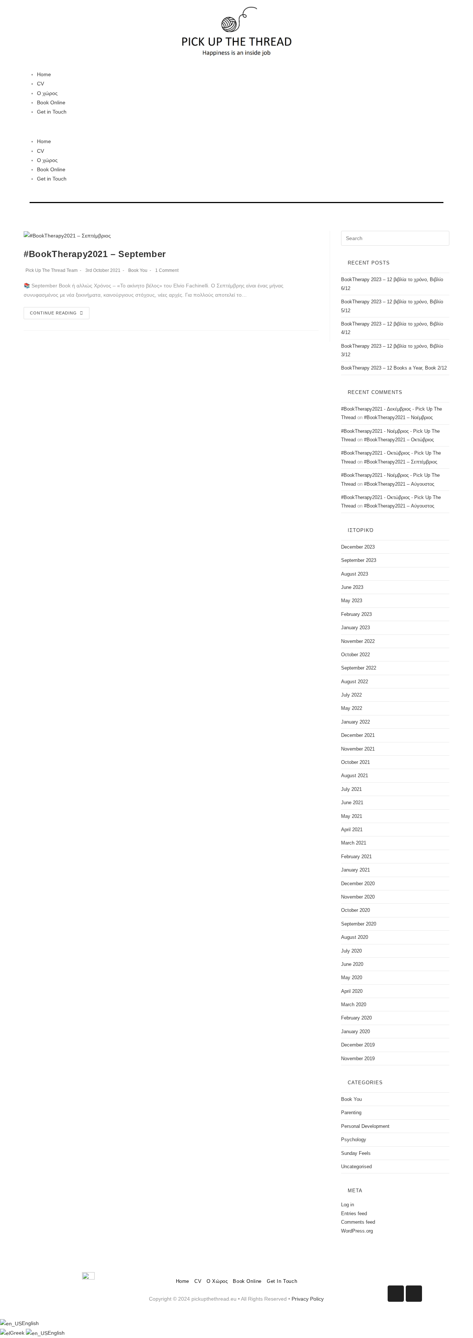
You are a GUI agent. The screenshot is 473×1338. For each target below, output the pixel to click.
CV (40, 84)
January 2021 (355, 870)
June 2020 (352, 964)
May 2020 (351, 977)
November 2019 (358, 1058)
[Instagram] (414, 1293)
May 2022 (351, 708)
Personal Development (365, 1126)
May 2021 (351, 816)
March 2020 (353, 1004)
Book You (137, 270)
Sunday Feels (356, 1153)
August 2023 (354, 574)
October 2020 (355, 910)
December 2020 (358, 883)
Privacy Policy (308, 1299)
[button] (236, 126)
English (30, 1323)
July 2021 (351, 789)
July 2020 (351, 951)
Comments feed (358, 1222)
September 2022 (358, 668)
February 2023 (356, 614)
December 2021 (358, 735)
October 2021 (355, 762)
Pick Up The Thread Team (51, 270)
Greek (18, 1333)
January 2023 (355, 627)
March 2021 (353, 843)
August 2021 (354, 775)
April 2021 (352, 829)
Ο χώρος (47, 93)
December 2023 (358, 547)
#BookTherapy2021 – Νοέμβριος (398, 417)
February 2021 (356, 856)
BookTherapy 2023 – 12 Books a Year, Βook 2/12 (394, 368)
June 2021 (352, 802)
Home (44, 74)
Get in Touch (52, 112)
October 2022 (355, 654)
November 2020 (358, 897)
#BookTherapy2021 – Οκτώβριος (399, 439)
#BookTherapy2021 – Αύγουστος (399, 484)
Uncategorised (356, 1166)
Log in (347, 1204)
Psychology (353, 1139)
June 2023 (352, 587)
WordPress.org (357, 1231)
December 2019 (358, 1045)
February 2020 (356, 1018)
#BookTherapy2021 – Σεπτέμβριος (400, 462)
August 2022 (354, 681)
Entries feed (354, 1213)
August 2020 (354, 937)
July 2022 (351, 695)
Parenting (351, 1112)
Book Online (51, 102)
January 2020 (355, 1031)
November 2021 (358, 749)
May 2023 (351, 600)
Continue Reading (53, 313)
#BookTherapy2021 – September (95, 254)
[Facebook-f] (396, 1293)
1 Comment (166, 270)
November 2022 (358, 641)
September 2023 (358, 560)
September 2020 (358, 924)
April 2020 (352, 991)
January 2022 (355, 722)
